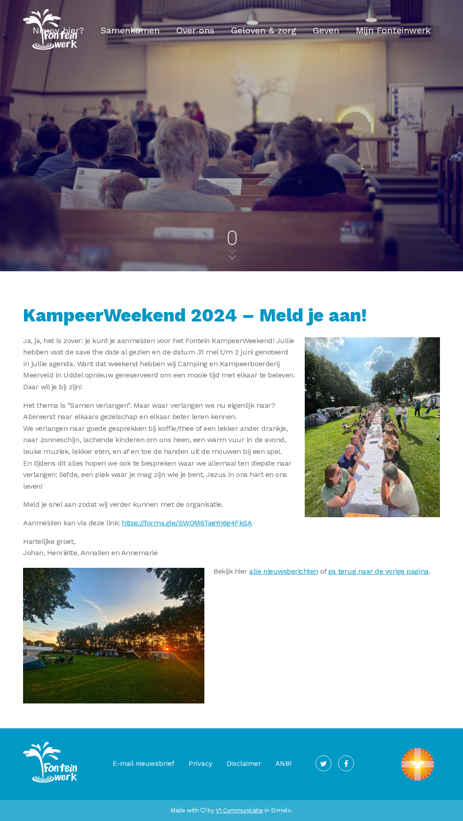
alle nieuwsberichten (283, 571)
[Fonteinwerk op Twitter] (323, 763)
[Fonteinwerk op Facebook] (346, 763)
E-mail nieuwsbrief (144, 764)
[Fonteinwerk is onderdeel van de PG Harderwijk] (417, 781)
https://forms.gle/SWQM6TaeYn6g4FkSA (187, 523)
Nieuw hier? (58, 30)
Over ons (195, 30)
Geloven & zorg (263, 30)
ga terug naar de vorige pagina (378, 571)
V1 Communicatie (239, 810)
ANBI (283, 764)
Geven (326, 30)
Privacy (201, 764)
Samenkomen (130, 30)
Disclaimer (244, 764)
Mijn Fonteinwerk (393, 30)
